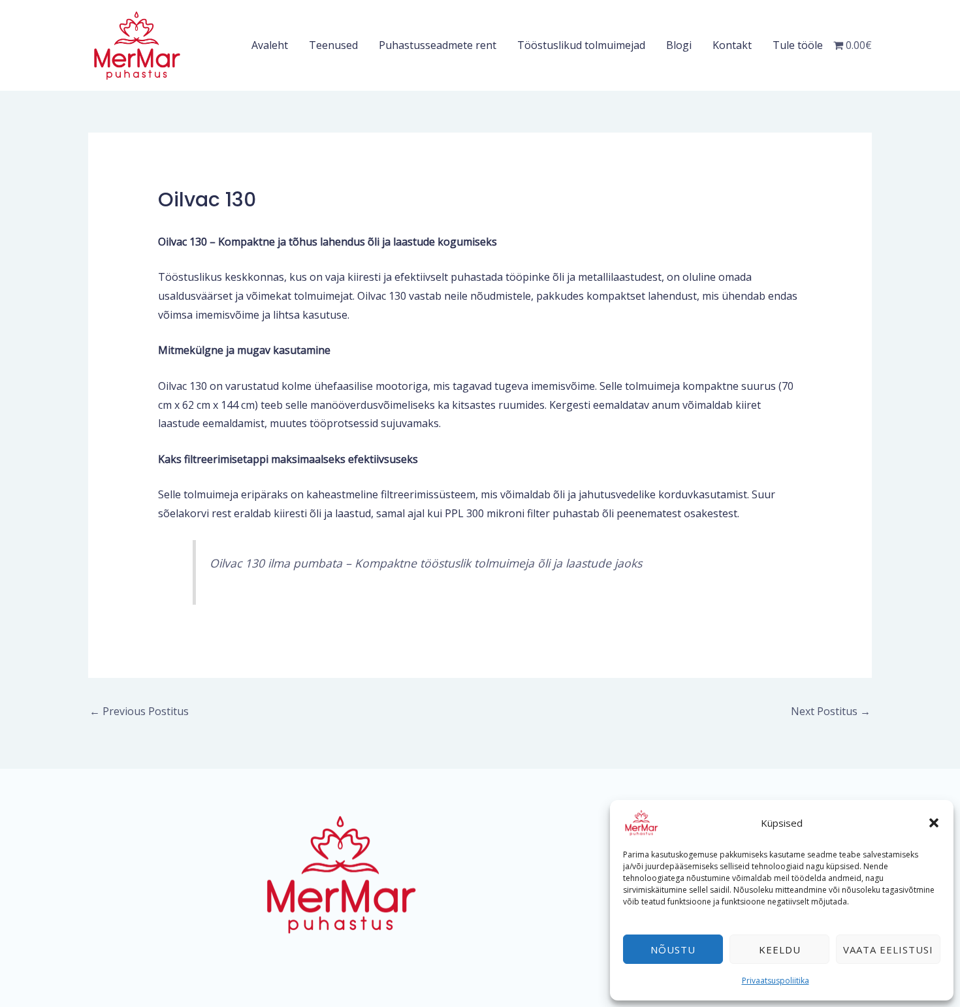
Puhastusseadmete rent (437, 45)
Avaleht (269, 45)
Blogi (679, 45)
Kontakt (732, 45)
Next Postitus (831, 711)
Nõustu (673, 949)
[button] (933, 822)
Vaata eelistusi (888, 949)
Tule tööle (798, 45)
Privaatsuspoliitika (775, 980)
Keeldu (780, 949)
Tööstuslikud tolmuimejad (581, 45)
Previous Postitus (139, 711)
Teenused (333, 45)
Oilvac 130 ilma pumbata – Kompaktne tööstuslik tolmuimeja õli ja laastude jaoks (426, 563)
